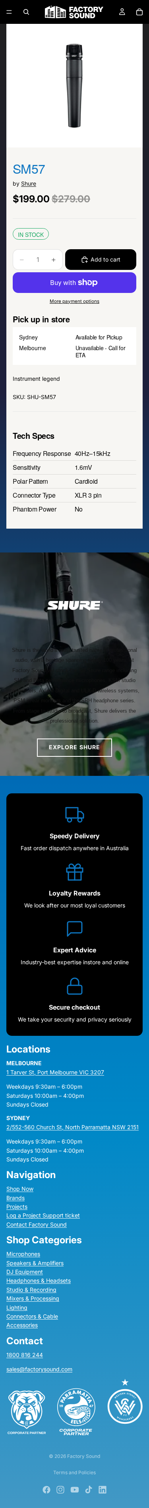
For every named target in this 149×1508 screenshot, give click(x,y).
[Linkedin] (102, 1489)
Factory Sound (83, 1456)
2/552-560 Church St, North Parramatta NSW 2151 (72, 1127)
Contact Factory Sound (36, 1224)
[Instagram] (60, 1489)
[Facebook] (46, 1489)
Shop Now (19, 1189)
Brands (15, 1197)
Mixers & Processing (32, 1298)
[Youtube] (74, 1489)
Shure (28, 183)
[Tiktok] (88, 1489)
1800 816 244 (24, 1354)
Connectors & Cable (32, 1316)
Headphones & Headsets (38, 1280)
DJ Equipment (24, 1271)
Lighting (16, 1307)
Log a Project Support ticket (43, 1215)
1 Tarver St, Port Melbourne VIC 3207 (55, 1072)
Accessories (22, 1325)
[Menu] (9, 12)
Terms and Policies (74, 1472)
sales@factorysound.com (39, 1369)
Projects (16, 1207)
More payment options (74, 301)
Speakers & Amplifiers (35, 1263)
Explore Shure (75, 747)
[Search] (26, 12)
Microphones (23, 1254)
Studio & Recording (31, 1289)
